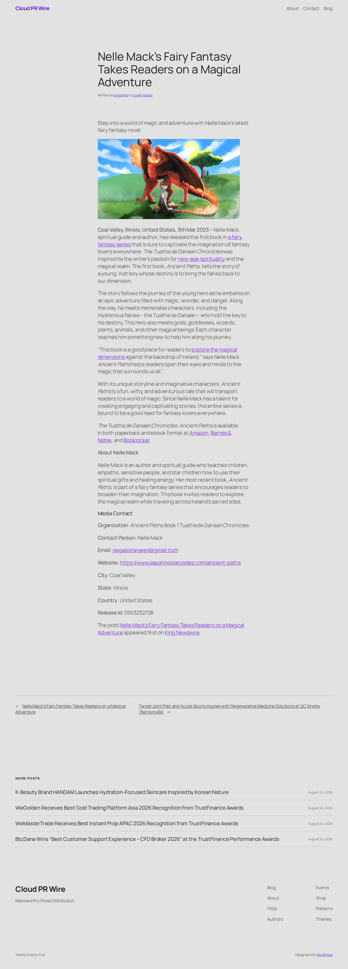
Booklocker (136, 440)
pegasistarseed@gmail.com (145, 550)
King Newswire (182, 632)
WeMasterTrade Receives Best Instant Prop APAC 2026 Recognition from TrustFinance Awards (126, 823)
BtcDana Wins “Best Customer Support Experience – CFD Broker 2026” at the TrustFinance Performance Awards (147, 839)
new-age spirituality (201, 258)
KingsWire (120, 95)
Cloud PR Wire (32, 8)
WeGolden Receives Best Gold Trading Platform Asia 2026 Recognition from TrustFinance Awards (129, 808)
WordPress (325, 954)
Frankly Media (142, 95)
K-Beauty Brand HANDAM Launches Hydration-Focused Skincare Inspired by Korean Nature (122, 792)
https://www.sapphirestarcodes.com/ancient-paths (180, 562)
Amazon (198, 432)
